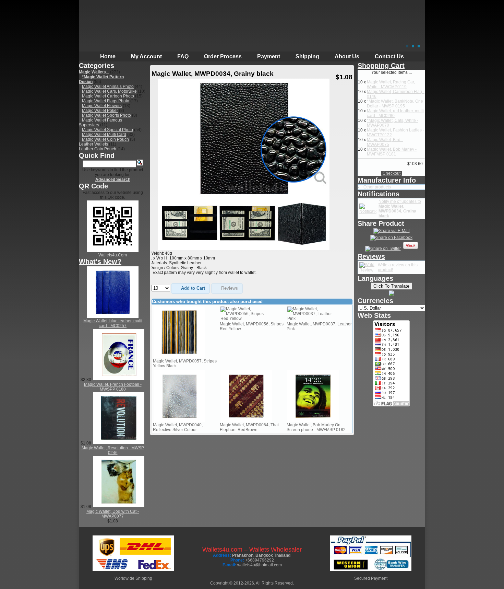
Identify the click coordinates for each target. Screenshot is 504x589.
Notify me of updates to (400, 208)
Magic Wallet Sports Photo (106, 115)
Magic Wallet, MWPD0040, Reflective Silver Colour (178, 427)
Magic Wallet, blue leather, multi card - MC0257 (112, 323)
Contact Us (389, 56)
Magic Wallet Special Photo (107, 129)
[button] (190, 288)
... (94, 72)
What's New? (100, 261)
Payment (268, 56)
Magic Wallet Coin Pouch (105, 139)
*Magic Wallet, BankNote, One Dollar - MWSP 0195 (395, 103)
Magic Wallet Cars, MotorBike (109, 91)
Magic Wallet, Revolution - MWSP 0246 (113, 450)
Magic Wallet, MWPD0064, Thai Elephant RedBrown (249, 427)
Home (108, 56)
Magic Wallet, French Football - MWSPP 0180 (113, 387)
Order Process (223, 56)
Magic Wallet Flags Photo (105, 101)
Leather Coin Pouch (97, 149)
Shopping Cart (381, 65)
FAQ (183, 56)
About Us (347, 56)
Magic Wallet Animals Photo (108, 86)
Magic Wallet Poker (100, 110)
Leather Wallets (93, 144)
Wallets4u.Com (112, 255)
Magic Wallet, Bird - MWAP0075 (385, 142)
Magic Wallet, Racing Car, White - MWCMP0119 (391, 84)
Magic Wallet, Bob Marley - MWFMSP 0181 (392, 152)
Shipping (307, 56)
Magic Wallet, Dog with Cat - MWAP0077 (112, 514)
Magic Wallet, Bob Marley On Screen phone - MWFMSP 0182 (316, 427)
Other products (377, 187)
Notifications (378, 194)
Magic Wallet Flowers (102, 105)
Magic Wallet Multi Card (104, 134)
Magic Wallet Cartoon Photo (108, 96)
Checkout (391, 173)
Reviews (371, 256)
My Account (146, 56)
